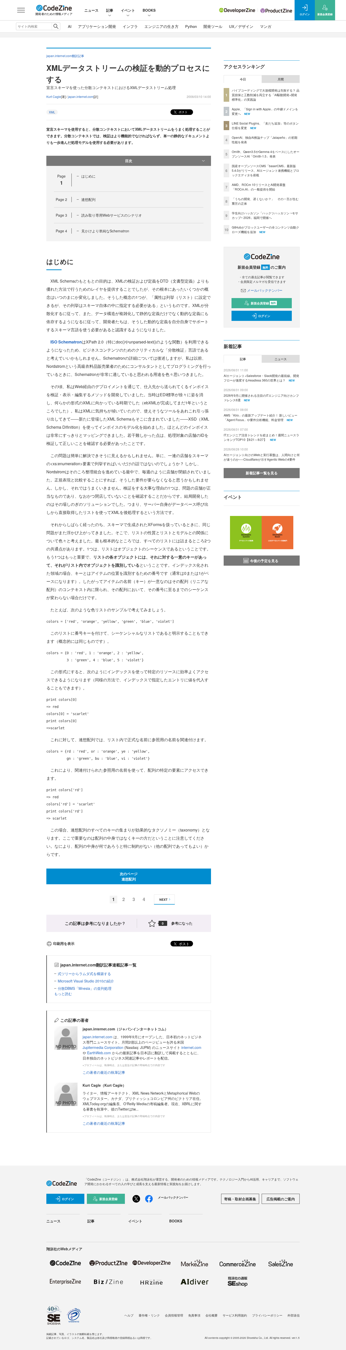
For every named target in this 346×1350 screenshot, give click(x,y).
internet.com (191, 1047)
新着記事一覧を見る (262, 472)
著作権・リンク (149, 1315)
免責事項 (194, 1315)
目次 (128, 160)
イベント (128, 10)
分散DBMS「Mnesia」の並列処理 (84, 988)
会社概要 (211, 1315)
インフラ (130, 26)
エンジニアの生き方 (161, 26)
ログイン (264, 316)
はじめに (88, 176)
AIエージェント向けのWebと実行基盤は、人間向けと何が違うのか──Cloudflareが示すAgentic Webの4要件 (262, 457)
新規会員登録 (263, 303)
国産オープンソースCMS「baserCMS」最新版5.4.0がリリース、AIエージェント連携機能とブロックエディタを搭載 (265, 170)
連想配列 (88, 199)
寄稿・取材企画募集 (240, 1198)
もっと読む (63, 993)
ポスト (183, 112)
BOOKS (149, 10)
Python (191, 26)
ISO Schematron (66, 342)
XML (52, 112)
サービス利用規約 (235, 1315)
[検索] (56, 26)
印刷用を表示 (63, 943)
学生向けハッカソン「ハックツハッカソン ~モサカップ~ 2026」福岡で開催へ (265, 215)
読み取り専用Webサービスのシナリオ (111, 215)
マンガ (265, 26)
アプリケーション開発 (97, 26)
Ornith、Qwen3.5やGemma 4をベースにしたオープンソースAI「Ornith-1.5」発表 (265, 153)
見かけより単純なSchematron (105, 230)
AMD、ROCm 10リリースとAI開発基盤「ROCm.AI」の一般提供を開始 (258, 186)
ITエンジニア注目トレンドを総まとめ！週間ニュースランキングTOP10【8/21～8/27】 (261, 437)
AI (69, 26)
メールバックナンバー (264, 290)
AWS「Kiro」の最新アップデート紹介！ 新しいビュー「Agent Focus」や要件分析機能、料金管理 (260, 417)
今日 (243, 79)
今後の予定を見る (264, 560)
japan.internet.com (80, 96)
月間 (281, 79)
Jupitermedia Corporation (103, 1047)
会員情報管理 (174, 1315)
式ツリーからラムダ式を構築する (84, 973)
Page (61, 199)
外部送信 (293, 1315)
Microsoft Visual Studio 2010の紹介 (86, 980)
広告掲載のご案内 (280, 1198)
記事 (109, 10)
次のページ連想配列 (129, 876)
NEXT (163, 899)
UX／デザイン (241, 26)
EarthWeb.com (99, 1052)
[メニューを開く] (21, 10)
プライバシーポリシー (267, 1315)
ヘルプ (128, 1315)
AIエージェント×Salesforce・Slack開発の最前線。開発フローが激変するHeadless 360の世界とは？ (261, 377)
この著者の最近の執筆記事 (104, 1072)
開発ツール (212, 26)
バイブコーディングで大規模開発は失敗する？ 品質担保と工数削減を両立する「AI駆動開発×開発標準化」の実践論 (265, 94)
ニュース (91, 10)
